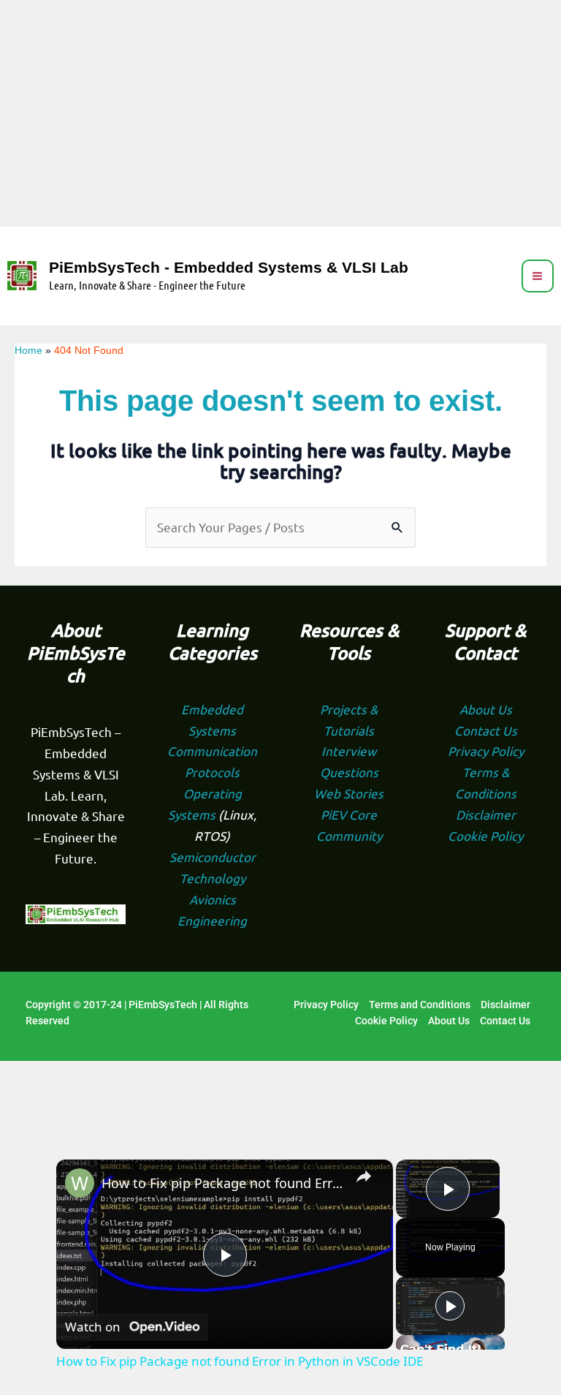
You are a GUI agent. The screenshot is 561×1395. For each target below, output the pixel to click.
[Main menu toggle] (538, 276)
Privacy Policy (486, 750)
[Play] (450, 1305)
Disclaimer (486, 814)
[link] (79, 1183)
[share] (364, 1177)
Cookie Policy (485, 835)
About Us (485, 709)
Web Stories (348, 793)
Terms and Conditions (419, 1004)
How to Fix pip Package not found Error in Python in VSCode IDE (222, 1183)
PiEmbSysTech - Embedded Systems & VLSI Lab (228, 267)
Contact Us (485, 730)
